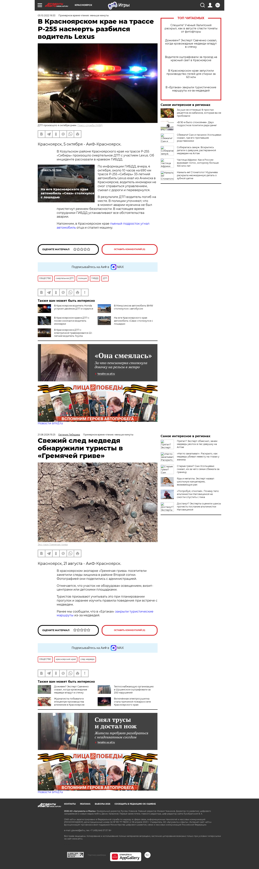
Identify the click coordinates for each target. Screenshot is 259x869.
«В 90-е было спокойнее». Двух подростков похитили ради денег (197, 124)
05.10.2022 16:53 (46, 15)
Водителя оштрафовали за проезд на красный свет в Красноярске (191, 58)
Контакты (70, 804)
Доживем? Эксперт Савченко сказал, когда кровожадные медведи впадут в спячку (191, 43)
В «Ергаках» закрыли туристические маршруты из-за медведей (191, 89)
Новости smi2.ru (50, 423)
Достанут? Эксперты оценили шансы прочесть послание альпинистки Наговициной (199, 506)
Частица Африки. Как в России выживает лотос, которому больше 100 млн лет (198, 162)
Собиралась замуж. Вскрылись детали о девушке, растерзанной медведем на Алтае (196, 150)
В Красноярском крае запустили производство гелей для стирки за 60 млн (191, 74)
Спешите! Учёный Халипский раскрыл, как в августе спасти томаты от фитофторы (191, 28)
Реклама (85, 804)
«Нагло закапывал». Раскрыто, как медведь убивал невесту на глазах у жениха (198, 456)
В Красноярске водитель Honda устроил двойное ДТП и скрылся (73, 307)
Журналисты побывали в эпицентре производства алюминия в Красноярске (69, 701)
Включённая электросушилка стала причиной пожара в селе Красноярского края (132, 701)
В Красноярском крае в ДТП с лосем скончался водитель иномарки (71, 320)
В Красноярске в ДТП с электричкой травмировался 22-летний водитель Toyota (73, 332)
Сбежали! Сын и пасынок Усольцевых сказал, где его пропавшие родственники (199, 137)
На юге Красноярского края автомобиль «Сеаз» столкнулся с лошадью (133, 320)
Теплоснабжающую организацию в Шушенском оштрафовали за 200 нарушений (134, 689)
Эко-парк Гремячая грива (53, 544)
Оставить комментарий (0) (129, 249)
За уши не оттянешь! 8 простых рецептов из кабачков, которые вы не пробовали (199, 112)
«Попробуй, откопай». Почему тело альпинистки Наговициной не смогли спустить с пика (198, 494)
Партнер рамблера (97, 855)
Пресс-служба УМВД (90, 125)
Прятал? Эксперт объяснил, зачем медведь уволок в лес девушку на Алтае (197, 444)
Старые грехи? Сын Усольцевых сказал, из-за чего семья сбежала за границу (198, 469)
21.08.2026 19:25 (46, 434)
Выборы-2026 (102, 804)
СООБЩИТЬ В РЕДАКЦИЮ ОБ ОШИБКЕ (135, 804)
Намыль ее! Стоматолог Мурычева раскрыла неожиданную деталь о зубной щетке (197, 175)
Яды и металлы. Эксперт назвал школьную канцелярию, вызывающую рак (195, 481)
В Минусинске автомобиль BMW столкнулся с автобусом (133, 307)
